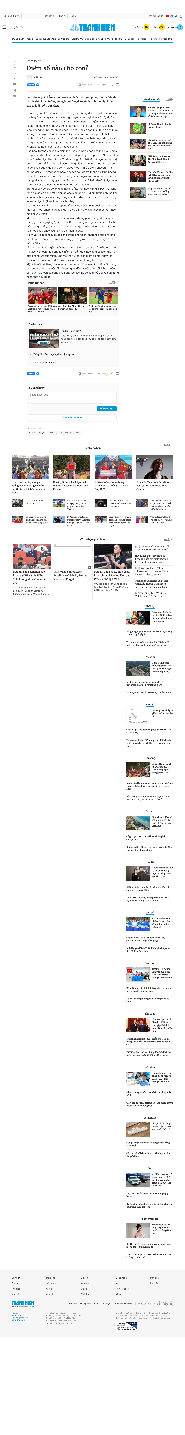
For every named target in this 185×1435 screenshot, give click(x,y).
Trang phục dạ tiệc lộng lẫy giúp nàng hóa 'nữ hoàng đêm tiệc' (161, 1229)
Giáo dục (84, 39)
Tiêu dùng (152, 39)
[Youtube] (167, 16)
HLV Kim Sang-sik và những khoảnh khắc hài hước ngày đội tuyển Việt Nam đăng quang (149, 1053)
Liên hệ (72, 16)
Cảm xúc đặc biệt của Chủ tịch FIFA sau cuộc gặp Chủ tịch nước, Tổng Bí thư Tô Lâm (162, 1025)
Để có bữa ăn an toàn (44, 362)
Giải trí (110, 39)
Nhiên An (38, 77)
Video (143, 39)
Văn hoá (85, 1283)
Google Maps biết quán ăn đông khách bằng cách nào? (148, 1144)
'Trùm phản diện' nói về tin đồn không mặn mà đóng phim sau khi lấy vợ (162, 872)
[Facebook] (172, 16)
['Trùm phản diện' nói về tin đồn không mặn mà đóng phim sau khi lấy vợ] (138, 873)
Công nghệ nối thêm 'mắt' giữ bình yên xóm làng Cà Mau (148, 1155)
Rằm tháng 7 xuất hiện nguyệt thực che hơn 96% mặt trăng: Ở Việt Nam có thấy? (148, 798)
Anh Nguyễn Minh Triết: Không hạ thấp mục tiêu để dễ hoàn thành (148, 949)
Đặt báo (73, 1303)
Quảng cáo (85, 1303)
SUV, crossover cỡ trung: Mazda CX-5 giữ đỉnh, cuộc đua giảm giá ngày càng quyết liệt (162, 1180)
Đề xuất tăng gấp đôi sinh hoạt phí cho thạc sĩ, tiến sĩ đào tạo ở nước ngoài (149, 989)
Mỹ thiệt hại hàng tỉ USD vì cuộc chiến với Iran (149, 692)
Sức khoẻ (51, 1283)
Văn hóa (102, 39)
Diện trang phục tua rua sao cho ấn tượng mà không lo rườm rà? (148, 1256)
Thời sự (29, 39)
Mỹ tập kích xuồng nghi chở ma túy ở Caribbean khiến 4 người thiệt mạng (144, 683)
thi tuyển (31, 433)
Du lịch (93, 39)
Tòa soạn (106, 1303)
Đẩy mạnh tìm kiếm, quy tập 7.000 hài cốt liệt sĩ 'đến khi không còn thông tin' (162, 616)
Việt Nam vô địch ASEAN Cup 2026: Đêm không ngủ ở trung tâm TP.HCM (161, 768)
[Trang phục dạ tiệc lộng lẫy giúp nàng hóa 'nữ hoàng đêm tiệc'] (138, 1230)
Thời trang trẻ (165, 39)
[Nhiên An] (29, 77)
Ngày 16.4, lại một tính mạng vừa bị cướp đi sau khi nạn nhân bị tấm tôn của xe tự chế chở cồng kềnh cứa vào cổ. (88, 338)
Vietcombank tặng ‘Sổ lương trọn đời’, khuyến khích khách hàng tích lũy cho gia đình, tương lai (149, 743)
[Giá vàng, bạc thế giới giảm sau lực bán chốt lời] (138, 716)
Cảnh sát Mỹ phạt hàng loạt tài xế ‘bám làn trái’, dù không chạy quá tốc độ (149, 1205)
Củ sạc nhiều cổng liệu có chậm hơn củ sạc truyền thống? (161, 1126)
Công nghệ (130, 39)
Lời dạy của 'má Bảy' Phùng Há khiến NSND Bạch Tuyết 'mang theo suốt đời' (147, 899)
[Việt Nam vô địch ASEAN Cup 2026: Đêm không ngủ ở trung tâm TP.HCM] (138, 769)
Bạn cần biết (50, 16)
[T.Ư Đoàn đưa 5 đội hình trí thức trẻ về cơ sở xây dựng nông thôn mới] (138, 924)
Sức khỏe (66, 39)
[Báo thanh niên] (92, 27)
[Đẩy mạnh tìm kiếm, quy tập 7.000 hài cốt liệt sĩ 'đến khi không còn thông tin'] (138, 618)
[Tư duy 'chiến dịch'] (44, 338)
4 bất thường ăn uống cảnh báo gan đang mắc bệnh (148, 1093)
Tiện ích (62, 16)
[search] (29, 27)
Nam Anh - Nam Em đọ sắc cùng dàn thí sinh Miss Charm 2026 (147, 888)
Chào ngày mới (34, 60)
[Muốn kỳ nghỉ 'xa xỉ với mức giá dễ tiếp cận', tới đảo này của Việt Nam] (138, 823)
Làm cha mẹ (52, 433)
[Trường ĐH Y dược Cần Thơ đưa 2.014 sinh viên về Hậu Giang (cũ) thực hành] (138, 974)
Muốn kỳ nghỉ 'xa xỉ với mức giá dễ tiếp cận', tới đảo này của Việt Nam (162, 821)
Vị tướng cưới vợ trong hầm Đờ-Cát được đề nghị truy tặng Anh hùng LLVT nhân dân (147, 643)
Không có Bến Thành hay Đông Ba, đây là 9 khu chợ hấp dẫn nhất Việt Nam (149, 848)
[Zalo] (181, 16)
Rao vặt (154, 1283)
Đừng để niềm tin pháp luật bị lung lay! (54, 354)
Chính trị (20, 39)
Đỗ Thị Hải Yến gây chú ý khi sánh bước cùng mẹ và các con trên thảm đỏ (148, 1245)
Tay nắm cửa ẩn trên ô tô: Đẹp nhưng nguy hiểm (147, 1195)
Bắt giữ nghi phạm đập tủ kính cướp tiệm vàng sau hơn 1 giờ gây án (149, 633)
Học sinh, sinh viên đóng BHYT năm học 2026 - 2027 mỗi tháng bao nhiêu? (162, 1077)
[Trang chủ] (13, 39)
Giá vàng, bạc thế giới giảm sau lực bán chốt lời (162, 713)
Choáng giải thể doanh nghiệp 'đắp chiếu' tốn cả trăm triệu (148, 731)
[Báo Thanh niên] (23, 1304)
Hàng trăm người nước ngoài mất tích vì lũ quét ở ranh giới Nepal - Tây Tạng (162, 667)
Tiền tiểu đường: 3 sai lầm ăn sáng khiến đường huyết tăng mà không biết (149, 1104)
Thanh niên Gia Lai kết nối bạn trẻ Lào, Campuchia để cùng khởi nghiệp (145, 939)
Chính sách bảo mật (123, 1303)
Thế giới (38, 39)
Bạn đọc (154, 1277)
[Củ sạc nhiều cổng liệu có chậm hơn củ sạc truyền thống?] (138, 1129)
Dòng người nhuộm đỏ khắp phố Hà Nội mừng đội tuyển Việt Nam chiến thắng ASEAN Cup (149, 1042)
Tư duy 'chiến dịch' (71, 331)
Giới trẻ (75, 39)
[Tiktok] (176, 16)
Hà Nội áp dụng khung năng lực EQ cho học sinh (147, 1000)
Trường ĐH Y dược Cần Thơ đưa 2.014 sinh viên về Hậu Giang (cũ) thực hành (162, 973)
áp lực (41, 433)
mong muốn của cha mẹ (69, 433)
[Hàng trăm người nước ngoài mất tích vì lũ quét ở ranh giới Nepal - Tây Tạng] (138, 668)
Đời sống (55, 39)
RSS (96, 1303)
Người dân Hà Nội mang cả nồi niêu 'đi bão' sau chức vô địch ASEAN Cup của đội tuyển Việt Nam (149, 786)
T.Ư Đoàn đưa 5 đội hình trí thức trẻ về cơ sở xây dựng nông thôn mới (162, 922)
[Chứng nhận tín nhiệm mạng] (126, 1327)
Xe (138, 39)
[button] (14, 63)
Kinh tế (46, 39)
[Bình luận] (14, 84)
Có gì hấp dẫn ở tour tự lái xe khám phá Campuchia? (145, 838)
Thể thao (119, 39)
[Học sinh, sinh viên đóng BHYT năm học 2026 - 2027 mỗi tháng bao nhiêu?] (138, 1079)
